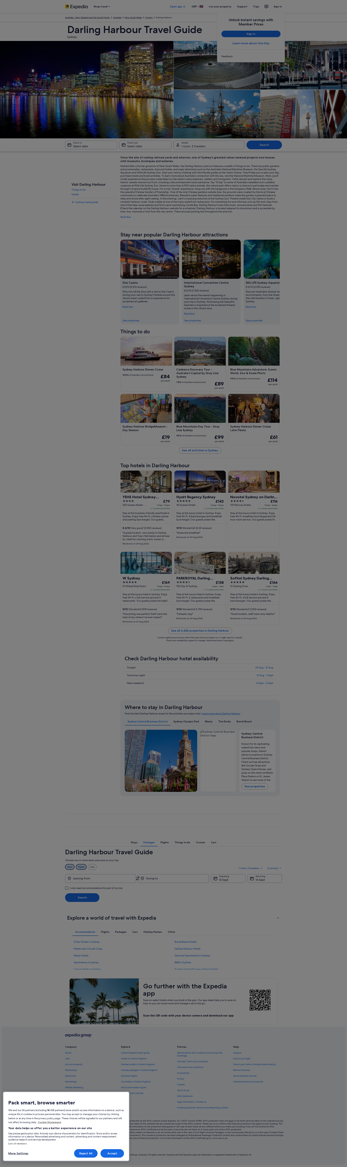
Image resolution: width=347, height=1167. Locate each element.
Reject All (86, 1153)
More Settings (18, 1153)
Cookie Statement (49, 1122)
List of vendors (17, 1143)
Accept (112, 1153)
